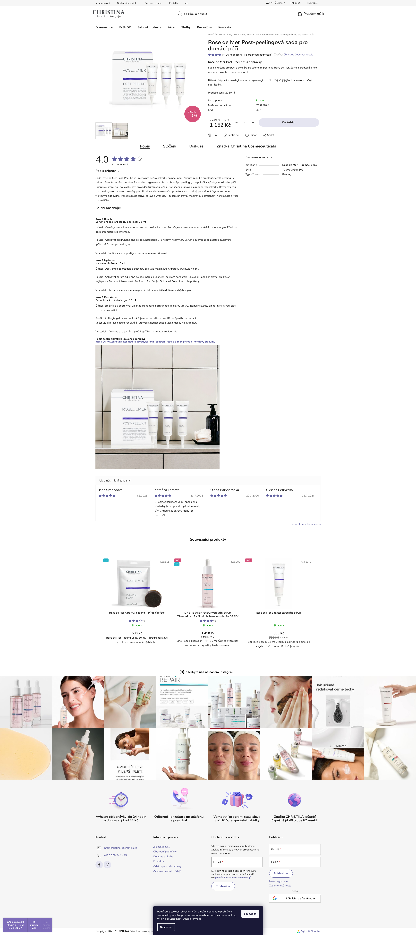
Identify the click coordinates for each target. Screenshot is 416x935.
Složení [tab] (169, 146)
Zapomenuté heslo (280, 885)
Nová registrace (278, 881)
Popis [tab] (145, 146)
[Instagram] (107, 864)
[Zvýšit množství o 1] (252, 122)
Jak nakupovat (102, 3)
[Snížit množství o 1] (236, 122)
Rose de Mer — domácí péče (299, 165)
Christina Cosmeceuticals (298, 54)
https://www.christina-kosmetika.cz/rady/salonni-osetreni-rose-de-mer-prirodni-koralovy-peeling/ (155, 341)
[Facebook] (99, 864)
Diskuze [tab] (196, 146)
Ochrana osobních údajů (167, 871)
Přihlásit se (223, 886)
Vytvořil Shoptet (311, 931)
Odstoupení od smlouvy (167, 866)
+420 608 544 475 (115, 855)
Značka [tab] (246, 146)
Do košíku (288, 122)
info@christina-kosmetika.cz (120, 848)
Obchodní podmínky (127, 3)
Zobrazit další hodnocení (305, 524)
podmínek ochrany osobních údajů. (233, 877)
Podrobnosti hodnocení (258, 55)
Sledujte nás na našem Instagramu (211, 672)
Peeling (286, 174)
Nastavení (166, 927)
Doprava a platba (153, 3)
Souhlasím (250, 914)
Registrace (312, 2)
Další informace (192, 919)
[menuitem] (104, 27)
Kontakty (173, 3)
